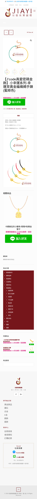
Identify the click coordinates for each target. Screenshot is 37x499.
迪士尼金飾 (11, 293)
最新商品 (8, 285)
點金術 (10, 303)
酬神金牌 (8, 275)
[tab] (18, 116)
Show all (30, 32)
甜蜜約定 (10, 306)
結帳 (16, 5)
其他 (9, 315)
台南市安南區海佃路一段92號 (24, 1)
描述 (18, 115)
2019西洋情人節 (10, 108)
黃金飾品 (18, 108)
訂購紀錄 (8, 438)
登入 (20, 5)
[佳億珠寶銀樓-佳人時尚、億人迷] (18, 12)
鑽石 (6, 408)
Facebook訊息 (19, 452)
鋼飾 (7, 324)
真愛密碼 (24, 108)
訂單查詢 (11, 5)
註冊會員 (8, 431)
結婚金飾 (10, 312)
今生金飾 (10, 300)
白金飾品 (8, 281)
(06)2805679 (10, 1)
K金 (7, 321)
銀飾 (7, 327)
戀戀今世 (10, 309)
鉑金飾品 (8, 278)
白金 (6, 411)
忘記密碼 (25, 5)
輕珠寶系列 (9, 272)
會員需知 (8, 435)
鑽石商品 (8, 318)
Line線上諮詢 (20, 457)
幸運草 (10, 296)
